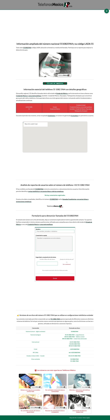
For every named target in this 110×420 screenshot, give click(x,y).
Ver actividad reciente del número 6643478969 (30, 411)
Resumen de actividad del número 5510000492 (55, 411)
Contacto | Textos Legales (83, 417)
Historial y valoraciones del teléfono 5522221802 (79, 390)
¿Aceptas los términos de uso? (67, 259)
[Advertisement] (55, 25)
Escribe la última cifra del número (47, 259)
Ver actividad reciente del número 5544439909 (55, 390)
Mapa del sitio (73, 417)
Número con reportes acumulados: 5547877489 (30, 390)
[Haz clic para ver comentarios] (55, 83)
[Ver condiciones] (67, 264)
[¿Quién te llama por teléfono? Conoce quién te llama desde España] (55, 7)
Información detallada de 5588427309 (79, 411)
